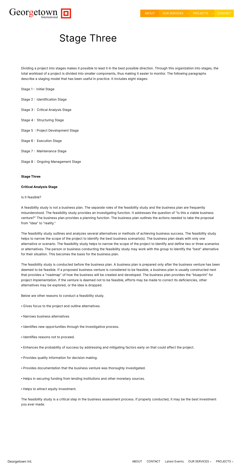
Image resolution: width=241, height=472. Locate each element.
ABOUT (137, 461)
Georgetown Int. (20, 461)
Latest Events (174, 461)
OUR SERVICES (173, 13)
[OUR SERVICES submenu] (188, 13)
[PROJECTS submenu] (213, 13)
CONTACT (153, 461)
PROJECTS (200, 13)
